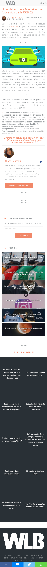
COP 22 (14, 27)
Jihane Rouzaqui (17, 17)
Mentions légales (26, 558)
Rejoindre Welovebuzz (18, 185)
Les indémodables (23, 352)
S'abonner (23, 235)
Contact (39, 558)
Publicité (26, 556)
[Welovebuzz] (10, 3)
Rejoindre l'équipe (13, 556)
